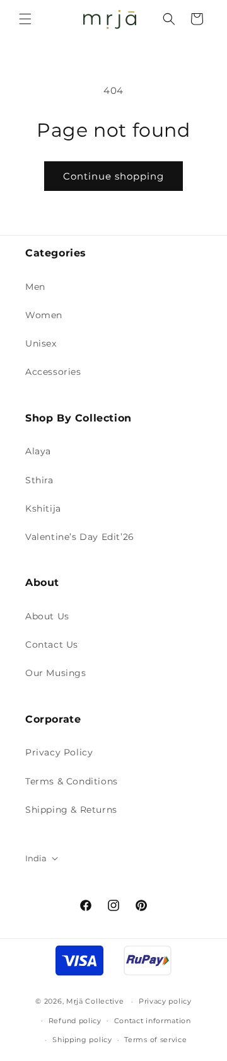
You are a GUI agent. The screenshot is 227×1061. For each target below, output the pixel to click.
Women (43, 315)
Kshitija (43, 508)
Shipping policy (82, 1039)
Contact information (152, 1020)
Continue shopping (113, 176)
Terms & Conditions (71, 781)
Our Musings (55, 673)
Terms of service (155, 1039)
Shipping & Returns (71, 809)
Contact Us (51, 644)
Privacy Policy (59, 752)
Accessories (53, 371)
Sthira (39, 480)
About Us (47, 616)
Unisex (41, 343)
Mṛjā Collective (95, 1001)
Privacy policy (165, 1001)
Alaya (38, 451)
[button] (25, 19)
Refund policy (75, 1020)
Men (35, 286)
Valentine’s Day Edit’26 (79, 536)
